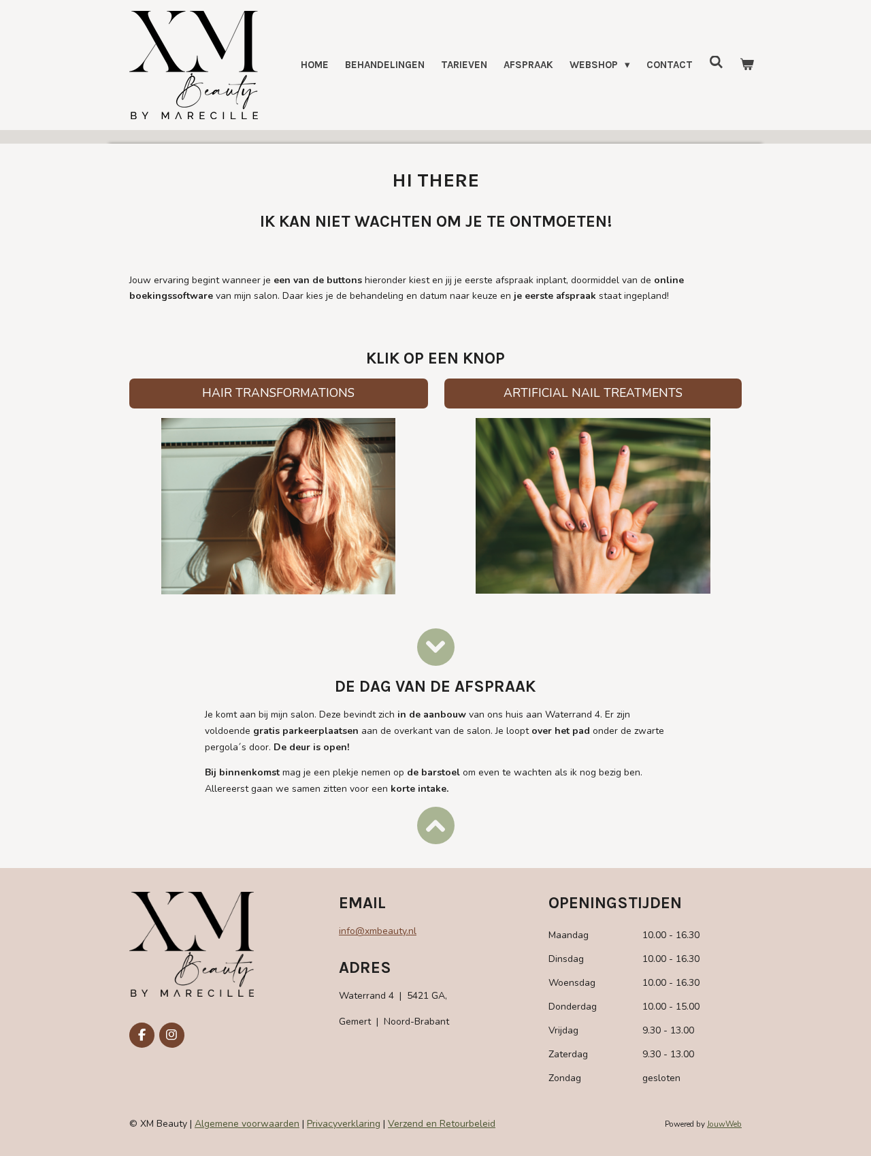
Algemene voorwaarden (247, 1123)
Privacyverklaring (343, 1123)
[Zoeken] (716, 62)
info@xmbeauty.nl (377, 931)
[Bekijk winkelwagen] (747, 65)
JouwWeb (724, 1124)
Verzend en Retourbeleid (441, 1123)
